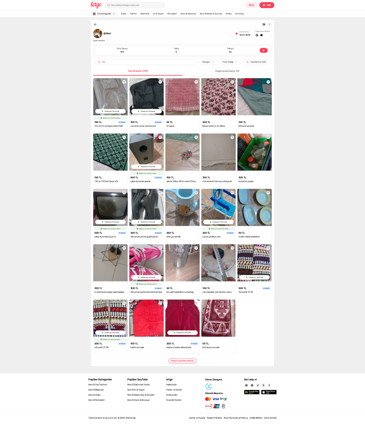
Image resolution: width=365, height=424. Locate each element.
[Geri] (95, 24)
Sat (269, 5)
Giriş (251, 5)
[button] (264, 24)
